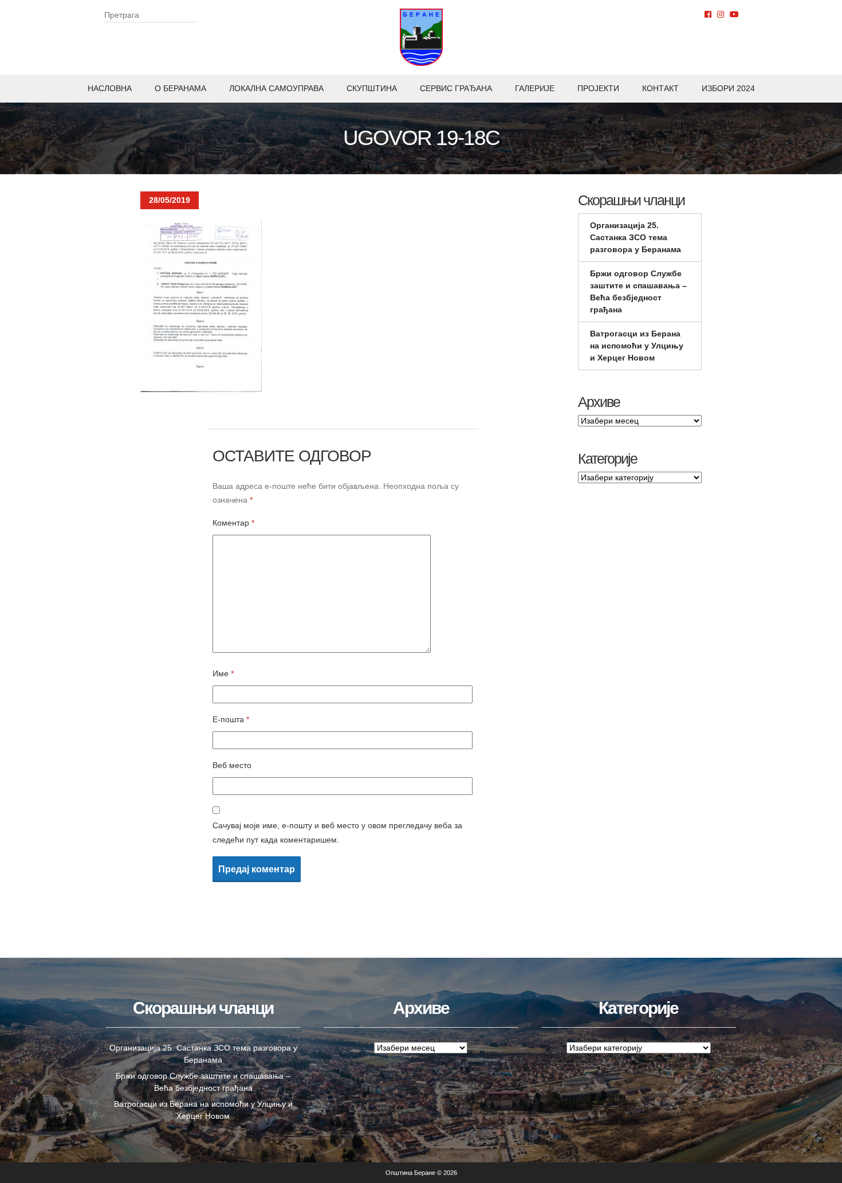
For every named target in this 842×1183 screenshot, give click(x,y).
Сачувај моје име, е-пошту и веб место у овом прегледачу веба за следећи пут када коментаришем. (337, 832)
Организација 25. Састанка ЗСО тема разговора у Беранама (635, 237)
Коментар (233, 522)
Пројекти (598, 88)
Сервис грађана (456, 88)
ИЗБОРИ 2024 (728, 88)
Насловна (110, 88)
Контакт (660, 88)
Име (223, 673)
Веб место (232, 765)
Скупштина (372, 88)
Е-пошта (231, 719)
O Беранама (180, 88)
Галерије (534, 88)
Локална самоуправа (276, 88)
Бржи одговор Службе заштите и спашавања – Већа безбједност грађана (638, 291)
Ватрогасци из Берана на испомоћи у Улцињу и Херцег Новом (636, 345)
